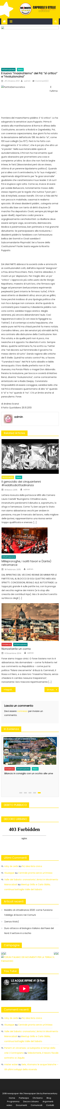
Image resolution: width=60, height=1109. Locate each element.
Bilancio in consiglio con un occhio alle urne (28, 773)
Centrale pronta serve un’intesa (35, 872)
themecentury (50, 1093)
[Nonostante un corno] (30, 622)
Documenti (21, 1105)
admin (27, 80)
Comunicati (36, 1105)
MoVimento (7, 477)
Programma (13, 1101)
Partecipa (24, 1097)
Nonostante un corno (16, 649)
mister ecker (11, 1064)
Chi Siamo (38, 1097)
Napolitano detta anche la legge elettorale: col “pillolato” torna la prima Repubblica (10, 689)
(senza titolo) (11, 921)
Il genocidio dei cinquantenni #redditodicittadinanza (21, 483)
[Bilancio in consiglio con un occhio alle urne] (29, 751)
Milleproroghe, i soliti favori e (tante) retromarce (26, 563)
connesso (22, 711)
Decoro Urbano (31, 1101)
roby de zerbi (11, 866)
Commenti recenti (16, 1009)
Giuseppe (9, 872)
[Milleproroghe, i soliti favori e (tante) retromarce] (30, 540)
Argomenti (48, 1101)
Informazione (8, 69)
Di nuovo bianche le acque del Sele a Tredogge (53, 689)
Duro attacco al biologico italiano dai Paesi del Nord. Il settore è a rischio (29, 931)
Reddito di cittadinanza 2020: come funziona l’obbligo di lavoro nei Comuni (28, 912)
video (9, 1105)
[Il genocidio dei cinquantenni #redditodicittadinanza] (30, 456)
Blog (49, 1097)
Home (12, 1097)
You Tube (10, 971)
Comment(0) (41, 80)
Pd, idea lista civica (32, 866)
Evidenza (6, 644)
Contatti (50, 1105)
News (20, 69)
